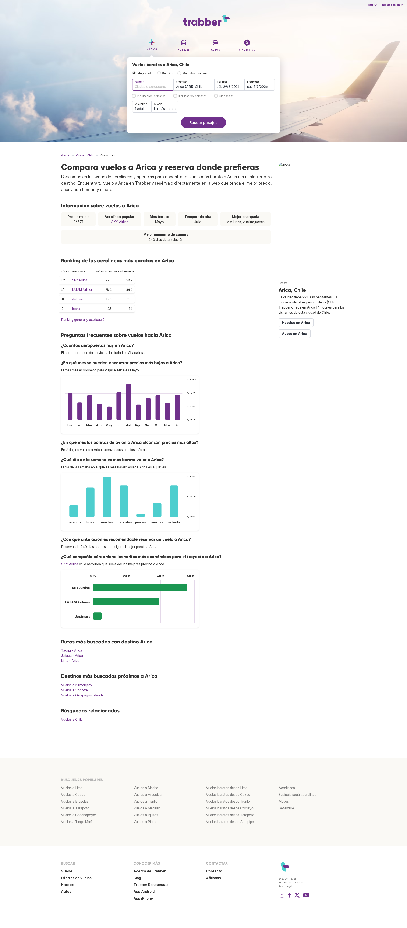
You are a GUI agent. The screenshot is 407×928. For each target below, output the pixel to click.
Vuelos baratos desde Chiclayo (230, 808)
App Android (144, 891)
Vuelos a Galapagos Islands (82, 695)
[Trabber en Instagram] (282, 897)
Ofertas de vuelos (76, 878)
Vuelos (67, 871)
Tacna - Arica (71, 650)
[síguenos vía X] (297, 897)
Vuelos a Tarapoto (75, 808)
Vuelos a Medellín (147, 808)
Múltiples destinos (195, 73)
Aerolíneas (287, 788)
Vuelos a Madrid (146, 788)
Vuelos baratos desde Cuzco (228, 794)
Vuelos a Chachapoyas (79, 815)
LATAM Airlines (82, 289)
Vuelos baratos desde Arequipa (230, 822)
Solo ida (167, 73)
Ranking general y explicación (83, 319)
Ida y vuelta (145, 73)
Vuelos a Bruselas (74, 801)
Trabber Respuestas (151, 885)
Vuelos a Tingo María (77, 822)
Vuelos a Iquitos (146, 815)
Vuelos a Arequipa (148, 794)
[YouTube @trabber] (305, 897)
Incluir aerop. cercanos (151, 96)
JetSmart (78, 299)
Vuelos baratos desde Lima (226, 788)
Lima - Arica (70, 660)
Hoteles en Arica (296, 322)
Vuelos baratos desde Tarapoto (230, 815)
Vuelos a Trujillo (146, 801)
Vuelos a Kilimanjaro (76, 685)
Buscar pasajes (203, 122)
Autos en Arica (294, 333)
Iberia (76, 308)
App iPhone (143, 898)
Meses (284, 801)
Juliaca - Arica (72, 655)
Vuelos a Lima (71, 788)
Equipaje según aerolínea (297, 794)
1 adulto (141, 109)
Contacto (214, 871)
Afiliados (213, 878)
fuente (283, 282)
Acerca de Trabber (150, 871)
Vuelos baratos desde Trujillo (228, 801)
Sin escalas (226, 96)
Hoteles (67, 885)
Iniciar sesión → (392, 4)
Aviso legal (285, 886)
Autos (66, 891)
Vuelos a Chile (72, 719)
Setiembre (286, 808)
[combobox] (152, 85)
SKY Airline (119, 222)
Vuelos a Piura (145, 822)
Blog (137, 878)
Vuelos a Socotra (74, 690)
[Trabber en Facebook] (289, 897)
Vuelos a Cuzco (73, 794)
